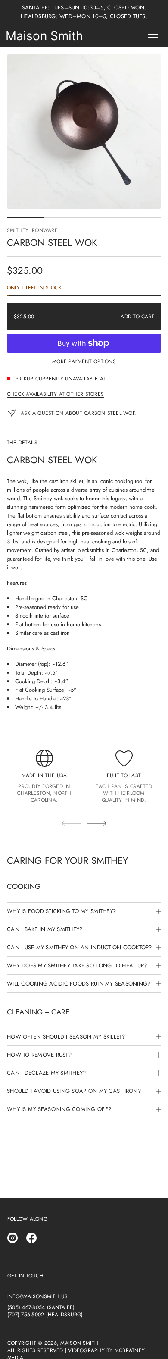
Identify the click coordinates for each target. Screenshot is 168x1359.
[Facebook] (31, 1237)
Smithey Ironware (32, 230)
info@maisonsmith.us (37, 1296)
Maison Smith (44, 35)
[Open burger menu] (153, 35)
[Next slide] (96, 823)
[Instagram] (12, 1237)
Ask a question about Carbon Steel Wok (78, 413)
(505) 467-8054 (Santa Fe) (41, 1307)
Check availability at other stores (55, 394)
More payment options (84, 361)
